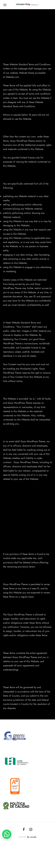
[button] (6, 834)
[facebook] (23, 829)
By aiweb (31, 837)
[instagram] (31, 829)
